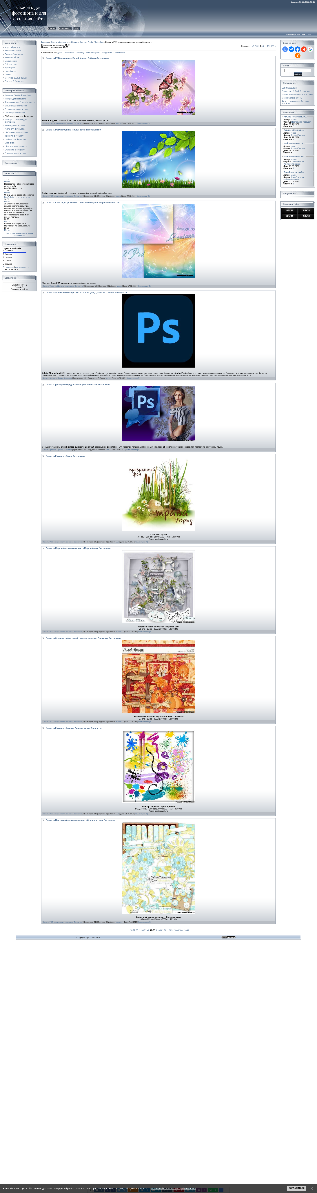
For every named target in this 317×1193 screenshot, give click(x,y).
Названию (69, 53)
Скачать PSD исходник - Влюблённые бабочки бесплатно (77, 58)
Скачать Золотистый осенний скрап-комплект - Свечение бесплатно (83, 638)
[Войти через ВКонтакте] (291, 49)
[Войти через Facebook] (297, 49)
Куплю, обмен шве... (294, 130)
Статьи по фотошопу (15, 150)
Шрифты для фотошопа (16, 146)
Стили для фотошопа (15, 113)
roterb (293, 133)
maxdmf (119, 632)
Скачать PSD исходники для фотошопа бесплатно (62, 123)
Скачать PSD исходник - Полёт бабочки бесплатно (73, 129)
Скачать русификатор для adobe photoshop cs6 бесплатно (78, 384)
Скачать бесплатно (60, 42)
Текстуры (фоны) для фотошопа (20, 102)
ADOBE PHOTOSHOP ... (295, 117)
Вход (76, 28)
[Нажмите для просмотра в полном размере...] (158, 61)
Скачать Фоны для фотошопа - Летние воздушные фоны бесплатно (83, 202)
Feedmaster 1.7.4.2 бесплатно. (296, 91)
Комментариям (93, 53)
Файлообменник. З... (294, 143)
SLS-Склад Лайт (289, 88)
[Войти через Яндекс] (304, 49)
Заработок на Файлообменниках (293, 163)
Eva (117, 542)
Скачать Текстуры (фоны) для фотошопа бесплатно (63, 286)
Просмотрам (119, 53)
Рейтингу (80, 53)
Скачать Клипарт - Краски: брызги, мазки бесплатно (74, 728)
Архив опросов (22, 267)
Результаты (8, 267)
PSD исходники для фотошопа (19, 116)
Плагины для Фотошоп (15, 153)
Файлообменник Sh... (294, 156)
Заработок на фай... (294, 172)
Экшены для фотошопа (16, 106)
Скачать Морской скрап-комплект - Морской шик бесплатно (78, 548)
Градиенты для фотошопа (17, 109)
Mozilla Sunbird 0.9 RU (292, 98)
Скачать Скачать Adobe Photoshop (87, 42)
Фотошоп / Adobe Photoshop (18, 95)
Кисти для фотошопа (14, 129)
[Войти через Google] (310, 49)
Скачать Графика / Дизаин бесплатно (57, 378)
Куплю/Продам (298, 135)
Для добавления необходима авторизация (19, 234)
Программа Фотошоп (301, 122)
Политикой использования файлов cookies (173, 1188)
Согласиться (297, 1188)
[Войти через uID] (285, 49)
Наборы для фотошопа (15, 139)
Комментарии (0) (143, 123)
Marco (118, 123)
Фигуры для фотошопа (15, 99)
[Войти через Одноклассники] (297, 55)
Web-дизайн (10, 143)
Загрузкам (107, 53)
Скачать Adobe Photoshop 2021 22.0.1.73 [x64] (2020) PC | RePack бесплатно (87, 292)
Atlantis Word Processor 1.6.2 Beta (297, 94)
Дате (59, 53)
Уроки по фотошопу (14, 136)
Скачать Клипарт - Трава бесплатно (65, 456)
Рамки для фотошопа (15, 125)
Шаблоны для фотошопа (16, 132)
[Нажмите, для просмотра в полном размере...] (158, 459)
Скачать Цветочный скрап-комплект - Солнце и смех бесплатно (80, 820)
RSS (309, 35)
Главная (51, 28)
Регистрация (64, 28)
